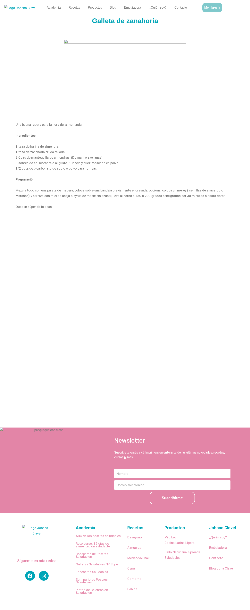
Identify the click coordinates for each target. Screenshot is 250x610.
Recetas (74, 7)
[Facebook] (30, 576)
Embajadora (132, 7)
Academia (54, 7)
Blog (113, 7)
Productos (95, 7)
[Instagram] (44, 576)
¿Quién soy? (158, 7)
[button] (240, 7)
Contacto (180, 7)
